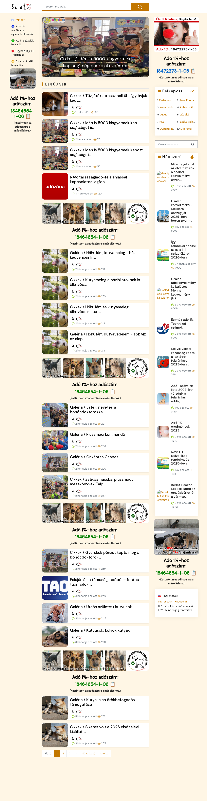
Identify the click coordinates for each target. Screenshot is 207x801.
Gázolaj (184, 114)
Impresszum (165, 601)
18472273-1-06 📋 (176, 71)
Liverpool (186, 128)
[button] (50, 47)
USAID (164, 114)
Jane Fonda (187, 100)
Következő (88, 753)
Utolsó (104, 753)
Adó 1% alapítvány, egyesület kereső (22, 30)
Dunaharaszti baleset (173, 128)
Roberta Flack (188, 107)
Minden (20, 19)
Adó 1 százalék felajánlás (22, 42)
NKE (161, 121)
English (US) (170, 596)
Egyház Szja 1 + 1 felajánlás (22, 52)
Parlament (165, 100)
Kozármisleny (168, 107)
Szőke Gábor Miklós (192, 121)
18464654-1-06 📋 (22, 113)
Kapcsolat (181, 601)
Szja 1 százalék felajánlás (22, 63)
